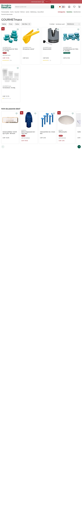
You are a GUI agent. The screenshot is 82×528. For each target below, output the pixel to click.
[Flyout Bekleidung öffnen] (36, 12)
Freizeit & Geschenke (6, 14)
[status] (32, 7)
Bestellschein (77, 12)
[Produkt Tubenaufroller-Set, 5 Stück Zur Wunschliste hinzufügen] (54, 113)
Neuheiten (69, 12)
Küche (12, 12)
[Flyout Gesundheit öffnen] (44, 12)
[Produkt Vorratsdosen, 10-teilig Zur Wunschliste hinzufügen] (17, 68)
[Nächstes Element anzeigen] (79, 146)
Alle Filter (25, 24)
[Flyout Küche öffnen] (14, 12)
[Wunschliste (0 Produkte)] (74, 7)
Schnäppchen (61, 12)
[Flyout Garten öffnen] (29, 12)
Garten (27, 12)
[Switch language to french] (61, 6)
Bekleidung (33, 12)
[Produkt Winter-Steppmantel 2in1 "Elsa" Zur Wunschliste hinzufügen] (35, 113)
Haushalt (17, 12)
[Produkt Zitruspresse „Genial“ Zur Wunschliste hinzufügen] (38, 29)
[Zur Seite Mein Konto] (69, 7)
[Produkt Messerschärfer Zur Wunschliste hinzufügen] (58, 29)
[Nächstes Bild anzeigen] (18, 36)
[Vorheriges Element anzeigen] (2, 146)
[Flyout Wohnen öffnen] (25, 12)
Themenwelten (5, 12)
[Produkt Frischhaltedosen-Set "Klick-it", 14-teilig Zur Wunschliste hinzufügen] (17, 29)
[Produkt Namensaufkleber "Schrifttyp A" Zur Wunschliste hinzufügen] (16, 113)
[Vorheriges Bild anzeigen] (3, 36)
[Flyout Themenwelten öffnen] (9, 12)
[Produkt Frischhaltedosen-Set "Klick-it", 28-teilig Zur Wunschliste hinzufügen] (78, 29)
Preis (10, 24)
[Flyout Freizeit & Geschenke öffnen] (12, 14)
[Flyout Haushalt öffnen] (19, 12)
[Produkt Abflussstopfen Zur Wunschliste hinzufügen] (72, 113)
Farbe (17, 24)
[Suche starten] (52, 6)
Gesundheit (40, 12)
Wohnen (22, 12)
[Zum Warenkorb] (79, 7)
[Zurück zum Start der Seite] (80, 516)
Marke (4, 24)
